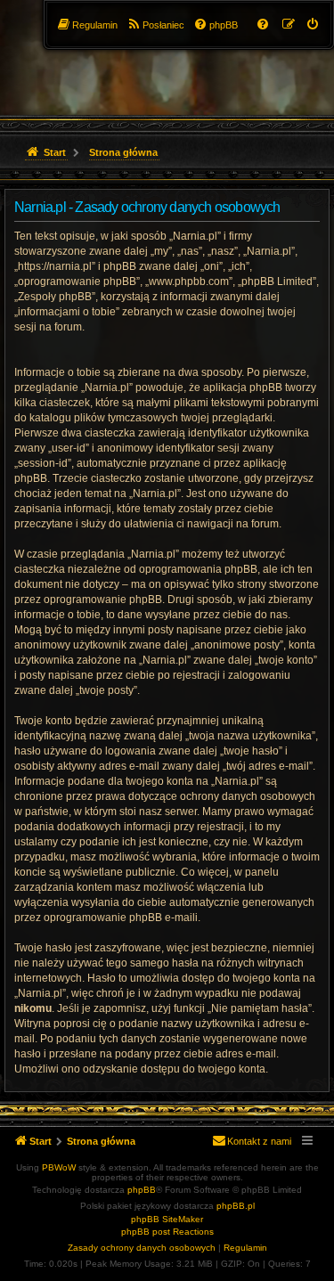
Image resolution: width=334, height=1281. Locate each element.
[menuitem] (313, 25)
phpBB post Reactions (167, 1231)
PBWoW (59, 1167)
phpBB (141, 1190)
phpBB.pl (235, 1206)
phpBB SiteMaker (167, 1219)
